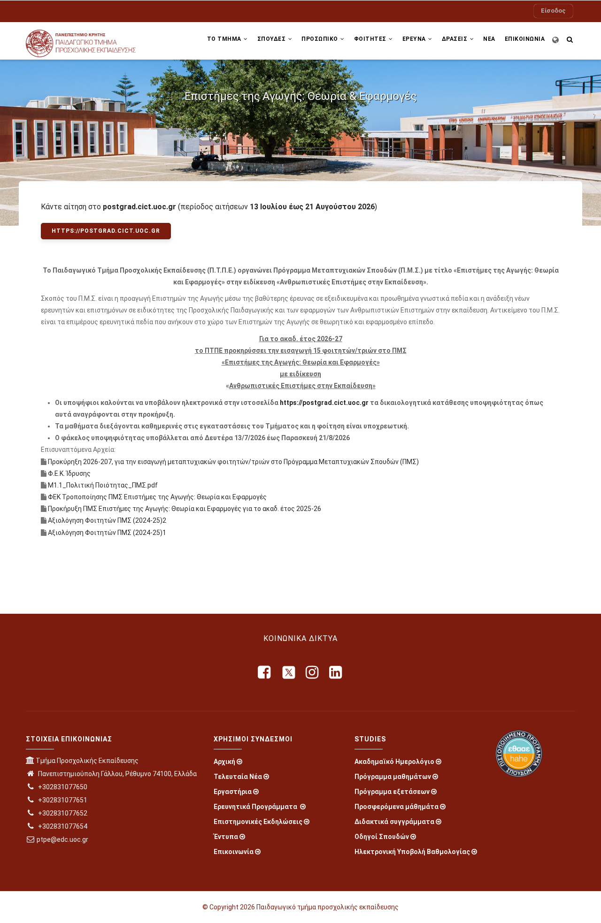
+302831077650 (62, 787)
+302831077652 (62, 813)
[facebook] (265, 672)
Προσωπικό (320, 39)
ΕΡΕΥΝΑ (415, 39)
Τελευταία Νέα (238, 776)
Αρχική (224, 761)
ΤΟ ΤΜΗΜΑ (225, 39)
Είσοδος (553, 10)
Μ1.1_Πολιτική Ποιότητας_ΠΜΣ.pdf (103, 485)
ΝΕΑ (489, 39)
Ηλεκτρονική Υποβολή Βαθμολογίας (412, 851)
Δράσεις (455, 39)
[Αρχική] (89, 41)
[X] (288, 672)
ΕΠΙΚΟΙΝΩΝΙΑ (525, 39)
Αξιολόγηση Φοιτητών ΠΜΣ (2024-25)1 (107, 532)
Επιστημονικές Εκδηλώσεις (258, 821)
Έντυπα (226, 836)
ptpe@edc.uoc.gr (62, 839)
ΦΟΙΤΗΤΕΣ (371, 39)
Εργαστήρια (233, 791)
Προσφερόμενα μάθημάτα (396, 806)
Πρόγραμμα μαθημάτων (392, 776)
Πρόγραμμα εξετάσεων (392, 791)
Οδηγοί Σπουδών (381, 836)
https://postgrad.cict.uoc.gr (325, 402)
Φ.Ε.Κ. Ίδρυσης (69, 473)
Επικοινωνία (234, 851)
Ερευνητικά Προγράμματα (256, 806)
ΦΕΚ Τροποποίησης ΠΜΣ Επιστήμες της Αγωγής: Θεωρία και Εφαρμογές (157, 497)
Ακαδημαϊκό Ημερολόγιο (394, 761)
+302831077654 (62, 826)
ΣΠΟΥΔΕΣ (272, 39)
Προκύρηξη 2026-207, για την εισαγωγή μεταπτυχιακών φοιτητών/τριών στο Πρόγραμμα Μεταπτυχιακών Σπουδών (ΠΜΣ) (234, 461)
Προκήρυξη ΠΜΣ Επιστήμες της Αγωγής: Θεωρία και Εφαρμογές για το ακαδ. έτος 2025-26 (184, 508)
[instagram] (313, 672)
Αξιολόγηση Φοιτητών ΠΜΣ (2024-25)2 (107, 520)
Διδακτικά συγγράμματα (394, 821)
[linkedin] (336, 672)
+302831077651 (62, 800)
